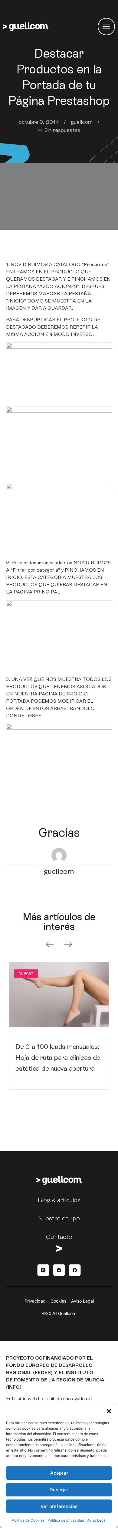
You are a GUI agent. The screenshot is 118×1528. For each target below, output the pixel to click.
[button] (109, 1411)
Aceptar (59, 1473)
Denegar (59, 1490)
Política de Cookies (28, 1520)
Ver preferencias (59, 1506)
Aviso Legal (97, 1520)
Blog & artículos (59, 1200)
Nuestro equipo (59, 1218)
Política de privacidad (66, 1520)
